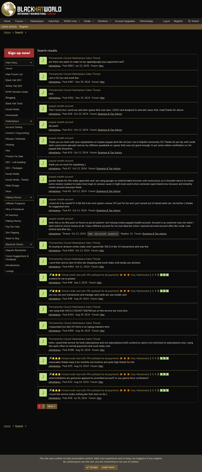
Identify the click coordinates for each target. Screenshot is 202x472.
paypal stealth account (61, 106)
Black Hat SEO (13, 80)
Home (7, 21)
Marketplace (37, 21)
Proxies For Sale (14, 156)
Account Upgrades (125, 21)
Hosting (10, 144)
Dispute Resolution (16, 250)
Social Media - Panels (17, 179)
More (8, 191)
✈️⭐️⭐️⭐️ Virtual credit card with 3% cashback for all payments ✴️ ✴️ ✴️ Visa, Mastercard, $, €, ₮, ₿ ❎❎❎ (109, 274)
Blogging (10, 97)
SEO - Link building (16, 162)
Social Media (12, 109)
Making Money (13, 221)
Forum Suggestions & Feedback (17, 258)
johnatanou (55, 65)
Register (23, 26)
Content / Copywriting (17, 133)
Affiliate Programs (15, 203)
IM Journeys (12, 215)
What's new (70, 21)
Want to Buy (12, 238)
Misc (101, 65)
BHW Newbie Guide (17, 91)
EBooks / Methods (15, 138)
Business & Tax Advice (110, 114)
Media (87, 21)
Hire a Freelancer (15, 209)
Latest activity (9, 26)
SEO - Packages (14, 168)
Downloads (12, 115)
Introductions (13, 265)
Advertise (53, 21)
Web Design (12, 185)
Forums (19, 21)
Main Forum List (14, 74)
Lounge (10, 271)
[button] (26, 21)
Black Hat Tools (14, 103)
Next (50, 406)
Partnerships (146, 21)
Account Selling (14, 127)
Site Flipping (12, 232)
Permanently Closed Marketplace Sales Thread (74, 58)
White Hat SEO (14, 86)
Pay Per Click (13, 226)
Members (103, 21)
